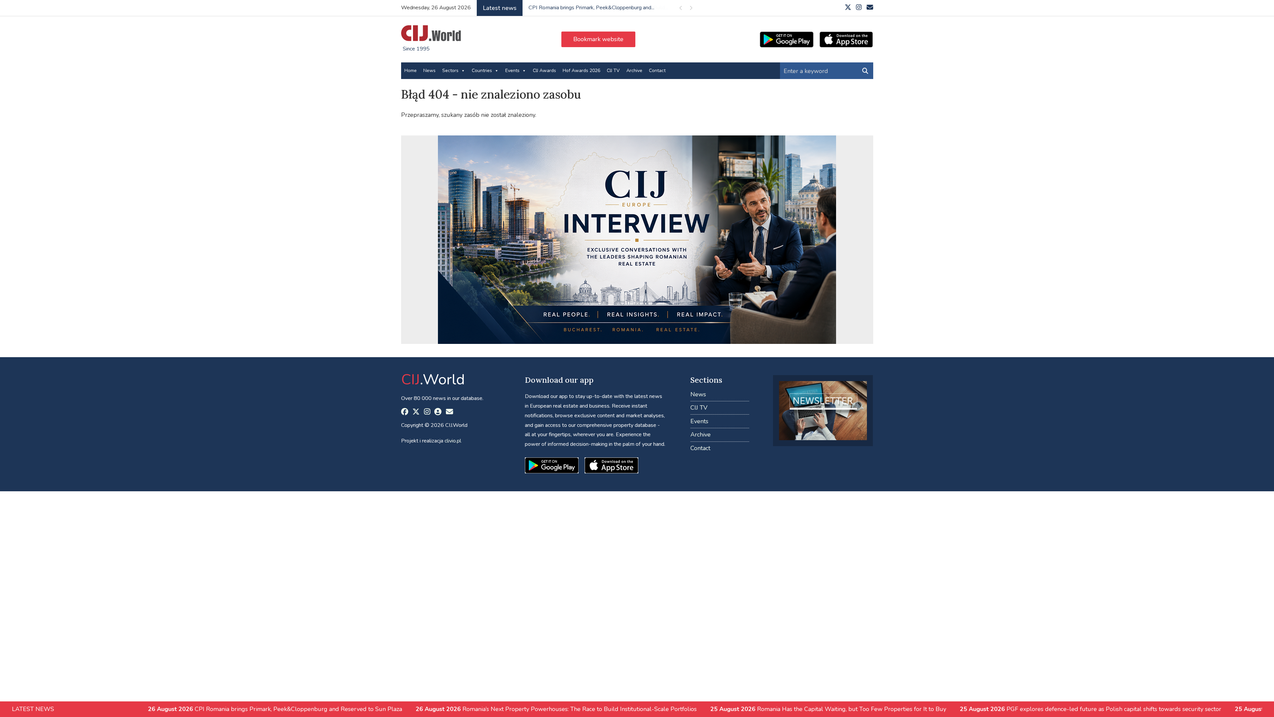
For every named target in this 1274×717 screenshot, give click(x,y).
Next (691, 9)
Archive (634, 70)
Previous (681, 9)
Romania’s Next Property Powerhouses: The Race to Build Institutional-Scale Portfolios (465, 709)
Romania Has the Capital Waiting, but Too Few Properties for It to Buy (738, 709)
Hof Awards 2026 (581, 70)
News (429, 70)
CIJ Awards (544, 70)
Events (512, 70)
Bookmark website (598, 39)
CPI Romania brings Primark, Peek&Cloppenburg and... (591, 7)
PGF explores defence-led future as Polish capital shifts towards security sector (1000, 709)
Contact (657, 70)
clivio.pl (453, 440)
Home (410, 70)
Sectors (450, 70)
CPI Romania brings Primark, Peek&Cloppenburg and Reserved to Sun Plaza (184, 709)
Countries (482, 70)
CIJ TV (613, 70)
